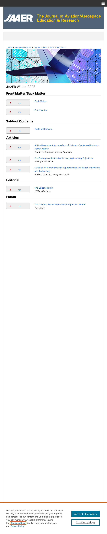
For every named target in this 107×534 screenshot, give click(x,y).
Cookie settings (18, 523)
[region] (53, 518)
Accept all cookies (85, 514)
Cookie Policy (17, 526)
